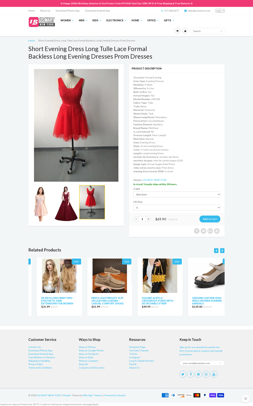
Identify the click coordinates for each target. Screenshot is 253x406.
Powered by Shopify (115, 395)
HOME (135, 20)
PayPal (132, 364)
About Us (45, 10)
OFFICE (151, 20)
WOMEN (66, 20)
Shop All (83, 364)
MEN (81, 20)
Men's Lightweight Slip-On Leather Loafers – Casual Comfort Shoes (99, 301)
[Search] (221, 31)
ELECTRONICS (114, 20)
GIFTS (167, 20)
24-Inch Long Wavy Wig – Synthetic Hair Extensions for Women (49, 301)
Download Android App (97, 10)
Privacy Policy (35, 364)
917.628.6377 (171, 10)
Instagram (134, 357)
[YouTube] (213, 374)
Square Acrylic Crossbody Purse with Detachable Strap (149, 301)
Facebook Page (137, 346)
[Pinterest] (198, 374)
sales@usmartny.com (199, 10)
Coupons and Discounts (92, 367)
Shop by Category (88, 360)
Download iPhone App (68, 10)
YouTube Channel (138, 350)
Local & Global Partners (141, 360)
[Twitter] (183, 374)
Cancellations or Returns (41, 357)
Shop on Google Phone (91, 350)
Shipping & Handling (39, 360)
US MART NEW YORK (155, 179)
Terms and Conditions (40, 367)
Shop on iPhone (87, 346)
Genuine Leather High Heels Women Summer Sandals (198, 301)
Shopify (67, 395)
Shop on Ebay (86, 357)
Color (136, 188)
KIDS (95, 20)
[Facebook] (190, 374)
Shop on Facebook (88, 353)
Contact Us (34, 346)
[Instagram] (206, 374)
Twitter (133, 353)
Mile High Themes (92, 395)
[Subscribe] (220, 363)
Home (31, 10)
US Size (138, 201)
